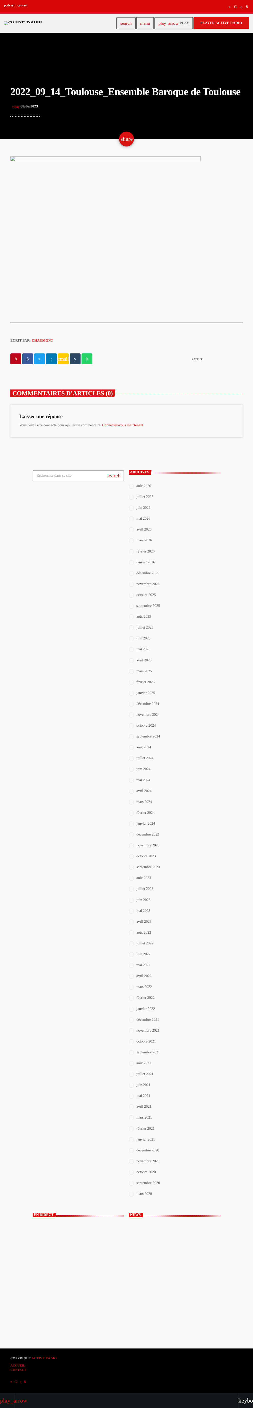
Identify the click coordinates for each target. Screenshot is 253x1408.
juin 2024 (143, 769)
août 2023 (143, 878)
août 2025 (143, 617)
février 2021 (145, 1129)
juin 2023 (143, 900)
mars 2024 (144, 802)
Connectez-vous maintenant (122, 425)
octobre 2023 (146, 856)
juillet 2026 (144, 497)
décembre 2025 (147, 573)
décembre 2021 (147, 1020)
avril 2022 (143, 976)
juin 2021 (143, 1085)
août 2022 (143, 933)
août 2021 (143, 1063)
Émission (48, 1278)
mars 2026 (144, 540)
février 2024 (145, 813)
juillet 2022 (144, 943)
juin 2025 (143, 638)
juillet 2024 (144, 758)
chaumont (42, 341)
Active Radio (44, 1358)
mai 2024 (143, 780)
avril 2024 (143, 791)
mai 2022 (143, 965)
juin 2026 (143, 508)
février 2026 (145, 551)
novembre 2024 (148, 715)
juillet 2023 (144, 889)
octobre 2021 (146, 1041)
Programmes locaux (56, 1287)
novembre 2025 (148, 584)
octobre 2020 (146, 1172)
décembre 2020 (147, 1150)
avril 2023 (143, 922)
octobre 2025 (146, 595)
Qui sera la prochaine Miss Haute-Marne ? (177, 1310)
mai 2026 (143, 519)
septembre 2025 (148, 606)
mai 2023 (143, 911)
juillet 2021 (144, 1074)
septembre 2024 (148, 736)
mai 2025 (143, 649)
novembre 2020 (148, 1161)
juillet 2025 (144, 628)
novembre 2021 (148, 1031)
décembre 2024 (147, 704)
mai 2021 (143, 1096)
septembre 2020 (148, 1183)
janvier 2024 (145, 824)
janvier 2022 (145, 1009)
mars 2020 (144, 1194)
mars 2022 (144, 987)
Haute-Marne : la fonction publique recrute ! (179, 1247)
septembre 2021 (148, 1052)
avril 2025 (143, 660)
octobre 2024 (146, 726)
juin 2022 (143, 954)
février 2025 (145, 682)
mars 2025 (144, 671)
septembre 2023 (148, 867)
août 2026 (143, 486)
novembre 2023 (148, 845)
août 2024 (143, 747)
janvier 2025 (145, 693)
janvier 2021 (145, 1140)
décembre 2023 (147, 835)
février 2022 (145, 998)
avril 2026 (143, 529)
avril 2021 (143, 1107)
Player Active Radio (221, 23)
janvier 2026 (145, 562)
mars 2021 (144, 1118)
